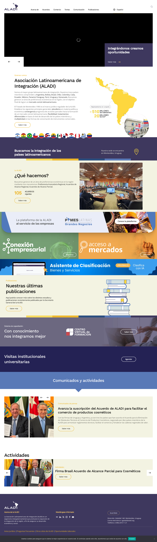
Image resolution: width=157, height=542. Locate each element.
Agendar (128, 359)
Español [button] (120, 9)
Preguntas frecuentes (26, 531)
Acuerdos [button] (46, 9)
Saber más (112, 62)
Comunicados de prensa (67, 403)
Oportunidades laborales (65, 531)
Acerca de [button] (35, 9)
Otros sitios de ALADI (45, 531)
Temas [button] (67, 9)
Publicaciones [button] (93, 9)
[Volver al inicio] (11, 6)
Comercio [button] (57, 9)
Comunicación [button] (78, 9)
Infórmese (146, 255)
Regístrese (69, 255)
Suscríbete (113, 513)
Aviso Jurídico (9, 531)
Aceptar (132, 539)
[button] (152, 6)
